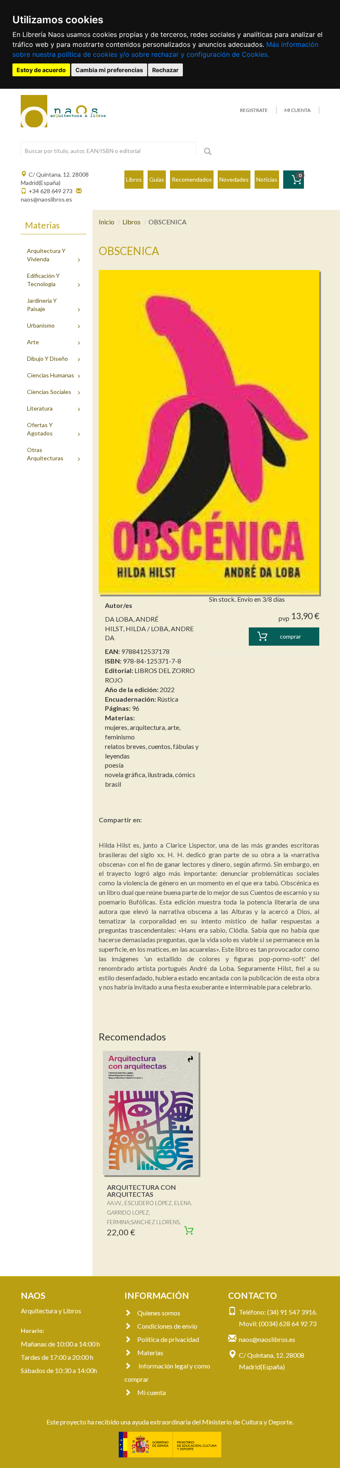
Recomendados (192, 179)
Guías (156, 179)
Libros (134, 179)
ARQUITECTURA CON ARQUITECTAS (141, 1190)
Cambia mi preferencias (109, 69)
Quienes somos (158, 1313)
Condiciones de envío (167, 1326)
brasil (113, 784)
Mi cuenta (151, 1392)
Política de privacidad (168, 1339)
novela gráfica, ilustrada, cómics (150, 774)
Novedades (234, 179)
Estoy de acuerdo (41, 69)
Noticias (266, 179)
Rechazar (165, 69)
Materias (150, 1352)
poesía (114, 765)
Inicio (106, 222)
